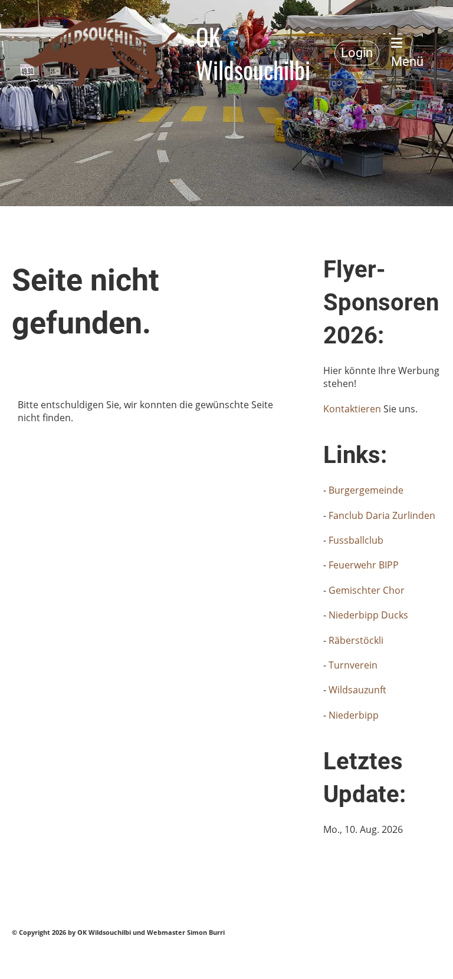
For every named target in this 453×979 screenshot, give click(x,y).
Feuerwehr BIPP (364, 564)
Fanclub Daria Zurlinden (382, 515)
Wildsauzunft (357, 689)
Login (357, 52)
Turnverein (353, 665)
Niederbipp (354, 715)
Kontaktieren (353, 408)
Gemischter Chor (367, 590)
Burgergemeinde (366, 490)
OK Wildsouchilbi (253, 53)
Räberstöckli (356, 640)
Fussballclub (356, 540)
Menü (407, 61)
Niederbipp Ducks (368, 614)
